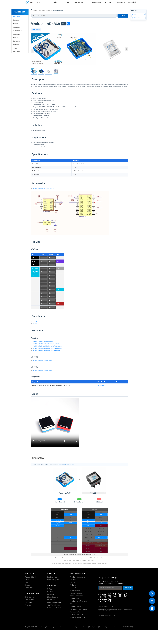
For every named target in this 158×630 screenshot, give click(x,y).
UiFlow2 (50, 592)
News (27, 580)
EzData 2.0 (51, 600)
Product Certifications (78, 601)
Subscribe (128, 587)
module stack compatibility (66, 464)
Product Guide (75, 598)
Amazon (28, 605)
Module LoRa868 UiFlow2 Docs (42, 370)
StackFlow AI (75, 590)
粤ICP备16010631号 (128, 627)
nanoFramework (76, 596)
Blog (26, 582)
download (101, 385)
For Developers (53, 580)
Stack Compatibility (77, 615)
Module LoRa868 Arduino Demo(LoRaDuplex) (46, 350)
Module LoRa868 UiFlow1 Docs (42, 360)
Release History (75, 612)
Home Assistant (76, 593)
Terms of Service (83, 627)
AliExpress (28, 602)
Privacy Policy (73, 627)
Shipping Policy (93, 627)
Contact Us (29, 588)
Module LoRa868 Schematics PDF (43, 188)
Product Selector (76, 607)
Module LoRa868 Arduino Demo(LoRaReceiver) (47, 346)
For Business (52, 577)
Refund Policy (103, 627)
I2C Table (73, 604)
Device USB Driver (54, 608)
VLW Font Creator (54, 605)
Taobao (27, 608)
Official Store (29, 600)
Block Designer (53, 597)
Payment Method (113, 627)
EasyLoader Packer (54, 602)
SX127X (35, 323)
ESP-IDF (73, 588)
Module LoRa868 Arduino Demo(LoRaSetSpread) (47, 348)
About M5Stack (30, 577)
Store (67, 2)
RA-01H (35, 321)
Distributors (29, 597)
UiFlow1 (50, 589)
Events (27, 585)
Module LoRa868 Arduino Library (43, 341)
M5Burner (51, 594)
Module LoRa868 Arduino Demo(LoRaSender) (46, 344)
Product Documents (77, 577)
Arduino (73, 585)
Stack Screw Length (77, 617)
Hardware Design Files (78, 609)
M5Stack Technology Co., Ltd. (43, 627)
